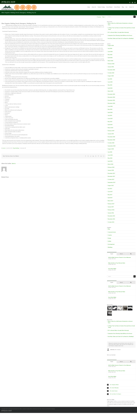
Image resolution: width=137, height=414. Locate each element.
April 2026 (110, 57)
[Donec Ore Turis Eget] (109, 308)
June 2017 (110, 191)
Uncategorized (111, 244)
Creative (110, 235)
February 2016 (111, 209)
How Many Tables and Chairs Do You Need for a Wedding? (121, 38)
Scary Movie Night (112, 268)
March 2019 (110, 127)
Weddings (17, 148)
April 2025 (110, 88)
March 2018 (110, 164)
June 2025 (110, 82)
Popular (111, 253)
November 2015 (111, 219)
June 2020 (110, 106)
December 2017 (111, 173)
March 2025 (110, 91)
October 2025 (111, 72)
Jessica (4, 148)
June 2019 (110, 118)
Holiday (109, 241)
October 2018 (111, 142)
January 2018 (111, 170)
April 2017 (110, 197)
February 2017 (111, 203)
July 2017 (110, 188)
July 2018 (110, 152)
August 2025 (111, 75)
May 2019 (110, 121)
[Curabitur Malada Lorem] (130, 308)
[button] (121, 384)
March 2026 (110, 60)
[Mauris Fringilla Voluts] (114, 308)
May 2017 (110, 194)
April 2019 (110, 124)
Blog (14, 148)
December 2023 (111, 94)
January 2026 (111, 66)
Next (103, 17)
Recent (121, 253)
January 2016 (111, 212)
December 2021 (111, 100)
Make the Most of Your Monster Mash (116, 263)
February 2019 (111, 130)
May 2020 (110, 109)
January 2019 (111, 133)
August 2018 (111, 148)
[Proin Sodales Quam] (119, 308)
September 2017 (111, 182)
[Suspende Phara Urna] (109, 313)
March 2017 (110, 200)
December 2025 (111, 69)
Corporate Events (112, 232)
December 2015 (111, 215)
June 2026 (110, 51)
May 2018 (110, 158)
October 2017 (111, 179)
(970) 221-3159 (8, 2)
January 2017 (111, 206)
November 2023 (111, 97)
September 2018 (111, 145)
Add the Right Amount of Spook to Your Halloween (119, 257)
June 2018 (110, 155)
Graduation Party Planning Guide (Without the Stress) (120, 35)
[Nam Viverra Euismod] (124, 308)
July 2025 (110, 79)
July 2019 (110, 115)
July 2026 (110, 48)
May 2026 (110, 54)
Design (109, 238)
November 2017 (111, 176)
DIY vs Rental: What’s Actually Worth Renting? (118, 32)
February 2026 (111, 63)
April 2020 (110, 112)
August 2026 (111, 45)
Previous (99, 17)
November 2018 (111, 139)
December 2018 (111, 136)
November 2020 (111, 103)
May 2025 (110, 85)
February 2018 (111, 167)
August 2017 (111, 185)
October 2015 (111, 222)
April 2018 (110, 161)
